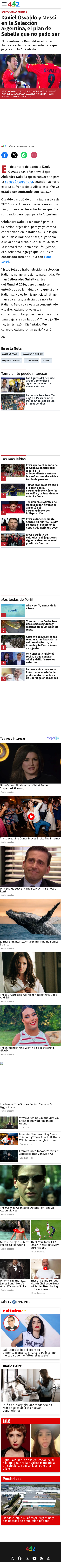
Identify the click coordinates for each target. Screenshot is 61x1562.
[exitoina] (30, 1311)
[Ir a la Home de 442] (14, 5)
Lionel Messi (32, 360)
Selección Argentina (33, 354)
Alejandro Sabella (11, 360)
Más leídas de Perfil (17, 599)
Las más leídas (13, 459)
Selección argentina (19, 182)
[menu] (4, 4)
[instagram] (12, 1559)
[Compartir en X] (14, 155)
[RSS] (41, 1558)
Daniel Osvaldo (10, 354)
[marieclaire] (30, 1366)
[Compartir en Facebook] (4, 155)
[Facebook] (19, 1558)
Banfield (47, 360)
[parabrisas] (30, 1479)
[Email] (34, 155)
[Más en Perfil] (20, 1302)
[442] (30, 1548)
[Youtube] (34, 1558)
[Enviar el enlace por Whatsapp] (24, 155)
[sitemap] (48, 1558)
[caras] (30, 1421)
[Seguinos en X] (27, 1559)
